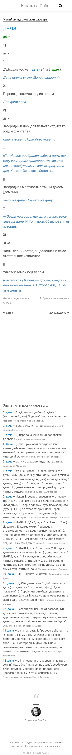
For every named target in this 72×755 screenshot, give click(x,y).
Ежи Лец (19, 742)
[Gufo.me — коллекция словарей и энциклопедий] (7, 5)
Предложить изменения (56, 298)
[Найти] (60, 5)
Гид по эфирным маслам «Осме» (44, 742)
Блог (10, 742)
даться (10, 312)
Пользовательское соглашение (42, 746)
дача (9, 412)
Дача (9, 444)
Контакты (16, 746)
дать (35, 69)
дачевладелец (57, 312)
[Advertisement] (36, 356)
